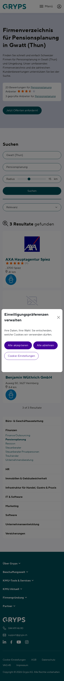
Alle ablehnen (45, 345)
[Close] (58, 317)
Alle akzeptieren (18, 345)
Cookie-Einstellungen (21, 356)
